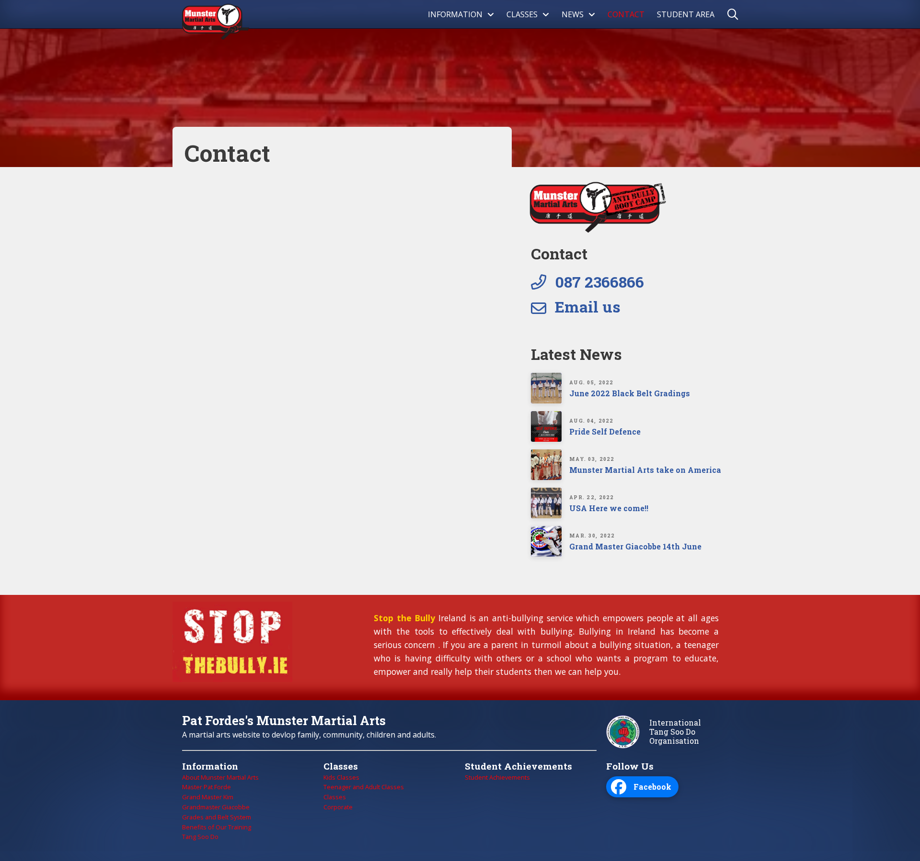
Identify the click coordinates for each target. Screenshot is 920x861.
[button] (736, 14)
